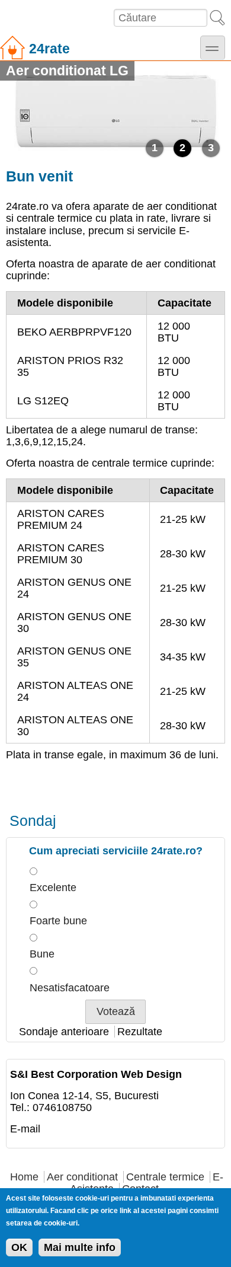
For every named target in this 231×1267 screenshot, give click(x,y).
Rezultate (139, 1032)
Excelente (53, 887)
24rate (49, 48)
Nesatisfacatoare (70, 988)
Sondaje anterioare (64, 1032)
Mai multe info (80, 1247)
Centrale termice (165, 1177)
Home (24, 1177)
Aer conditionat (82, 1177)
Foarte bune (58, 921)
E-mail (25, 1129)
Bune (42, 954)
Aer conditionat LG (67, 70)
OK (19, 1247)
